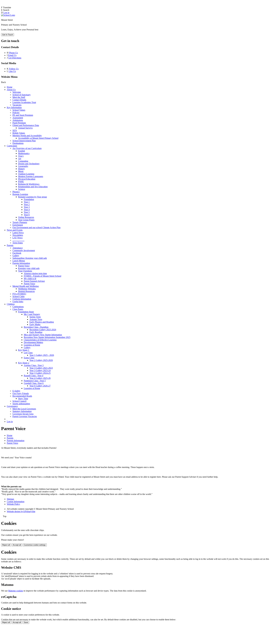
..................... (18, 240)
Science (21, 189)
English (21, 151)
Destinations (18, 143)
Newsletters (17, 235)
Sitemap (10, 499)
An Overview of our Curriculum (27, 148)
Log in (6, 12)
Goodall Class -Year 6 (33, 383)
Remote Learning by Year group (32, 197)
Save (26, 622)
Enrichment (17, 225)
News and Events (15, 230)
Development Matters (33, 342)
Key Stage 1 (23, 350)
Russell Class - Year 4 (33, 375)
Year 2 (27, 204)
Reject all (6, 545)
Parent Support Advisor (34, 281)
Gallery (15, 255)
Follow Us (14, 69)
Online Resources (26, 217)
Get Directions (14, 58)
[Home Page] (8, 15)
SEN (14, 130)
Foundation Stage (26, 312)
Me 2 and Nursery (32, 314)
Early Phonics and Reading (41, 322)
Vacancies (16, 105)
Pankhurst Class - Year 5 (35, 380)
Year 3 (27, 207)
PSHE (21, 181)
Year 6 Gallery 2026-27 (40, 386)
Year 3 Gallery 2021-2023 (41, 368)
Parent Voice (23, 266)
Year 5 (27, 212)
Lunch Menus (18, 260)
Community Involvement (23, 250)
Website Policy (13, 504)
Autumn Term (35, 319)
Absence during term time (35, 273)
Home (9, 87)
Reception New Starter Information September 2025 (47, 337)
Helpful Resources (26, 291)
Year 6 (27, 214)
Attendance (17, 248)
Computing (23, 161)
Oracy (21, 156)
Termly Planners (19, 222)
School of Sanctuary (21, 94)
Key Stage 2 (23, 363)
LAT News (17, 237)
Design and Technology (29, 163)
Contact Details (19, 100)
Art (19, 158)
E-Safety (16, 391)
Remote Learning (20, 194)
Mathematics (23, 153)
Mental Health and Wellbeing (25, 286)
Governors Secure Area (22, 414)
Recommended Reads (22, 396)
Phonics (16, 192)
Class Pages (17, 309)
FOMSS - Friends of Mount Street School (42, 276)
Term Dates (17, 243)
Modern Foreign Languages (30, 176)
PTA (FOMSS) (19, 294)
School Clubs (18, 296)
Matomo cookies (15, 591)
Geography (23, 166)
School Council (19, 401)
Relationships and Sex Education (33, 186)
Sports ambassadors (21, 403)
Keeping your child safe (29, 268)
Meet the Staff (18, 97)
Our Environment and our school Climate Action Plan (36, 227)
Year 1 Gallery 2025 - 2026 (41, 355)
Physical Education (26, 179)
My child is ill (30, 278)
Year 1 (27, 202)
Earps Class (29, 357)
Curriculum (12, 146)
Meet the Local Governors (24, 409)
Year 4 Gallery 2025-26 (40, 378)
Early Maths (34, 324)
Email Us (12, 55)
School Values (18, 110)
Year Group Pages (26, 220)
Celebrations (18, 306)
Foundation (29, 199)
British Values (18, 133)
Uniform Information (21, 299)
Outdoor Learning (26, 174)
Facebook (16, 253)
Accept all (17, 545)
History (21, 169)
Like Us (12, 71)
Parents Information (21, 263)
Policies (15, 112)
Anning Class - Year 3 (33, 365)
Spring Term (35, 317)
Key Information (14, 107)
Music (21, 171)
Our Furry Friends (20, 393)
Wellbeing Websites (27, 289)
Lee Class (28, 352)
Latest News (18, 232)
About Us (11, 89)
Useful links (17, 301)
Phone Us (13, 52)
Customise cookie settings (35, 545)
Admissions (17, 120)
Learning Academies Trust (24, 102)
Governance (12, 406)
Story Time (23, 398)
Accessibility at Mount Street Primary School (38, 138)
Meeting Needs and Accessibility (27, 135)
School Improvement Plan (24, 140)
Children (11, 304)
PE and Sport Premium (22, 115)
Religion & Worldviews (28, 184)
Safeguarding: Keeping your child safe (29, 258)
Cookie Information (15, 501)
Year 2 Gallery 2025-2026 (41, 360)
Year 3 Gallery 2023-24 (40, 370)
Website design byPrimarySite (21, 511)
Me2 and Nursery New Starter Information (43, 334)
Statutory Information (22, 411)
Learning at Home (32, 345)
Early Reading (35, 332)
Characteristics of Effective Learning (40, 340)
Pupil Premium (19, 123)
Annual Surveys (25, 128)
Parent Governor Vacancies (24, 416)
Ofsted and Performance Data (25, 125)
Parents (10, 245)
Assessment (17, 117)
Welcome (16, 92)
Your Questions (25, 271)
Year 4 (27, 209)
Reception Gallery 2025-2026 (42, 329)
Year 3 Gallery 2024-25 (40, 373)
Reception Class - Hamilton (36, 327)
